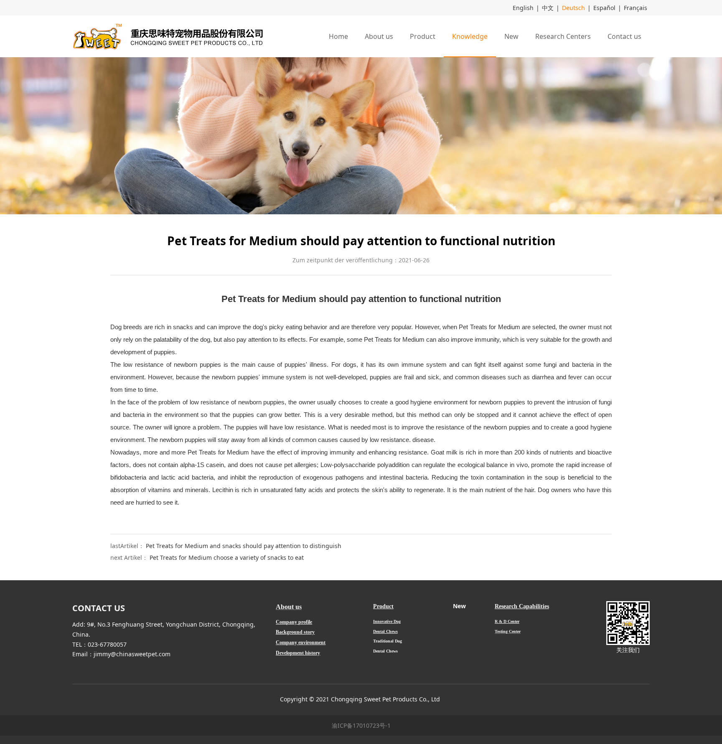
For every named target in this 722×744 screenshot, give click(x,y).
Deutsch (573, 8)
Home (338, 36)
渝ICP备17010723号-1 (361, 725)
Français (635, 8)
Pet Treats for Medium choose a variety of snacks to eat (227, 557)
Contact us (624, 36)
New (511, 36)
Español (604, 8)
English (523, 8)
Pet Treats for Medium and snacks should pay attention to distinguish (243, 546)
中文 (548, 8)
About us (379, 36)
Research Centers (563, 36)
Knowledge (470, 36)
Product (422, 36)
